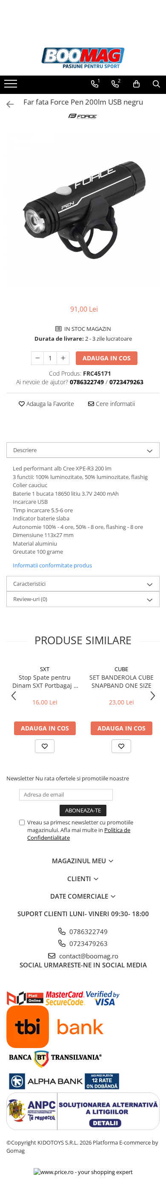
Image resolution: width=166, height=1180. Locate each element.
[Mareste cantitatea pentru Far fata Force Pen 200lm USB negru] (63, 358)
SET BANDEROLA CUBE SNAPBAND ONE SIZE (121, 681)
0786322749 (88, 931)
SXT (44, 669)
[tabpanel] (83, 209)
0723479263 (88, 943)
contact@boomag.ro (87, 956)
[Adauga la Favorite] (44, 746)
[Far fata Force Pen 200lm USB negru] (83, 209)
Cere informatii (114, 404)
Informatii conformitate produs (52, 565)
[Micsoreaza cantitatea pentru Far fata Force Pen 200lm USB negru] (37, 358)
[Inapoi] (6, 104)
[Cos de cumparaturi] (136, 84)
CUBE (121, 669)
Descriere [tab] (25, 450)
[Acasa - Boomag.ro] (83, 58)
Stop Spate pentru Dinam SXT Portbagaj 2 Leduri (44, 681)
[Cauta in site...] (156, 84)
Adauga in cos (107, 358)
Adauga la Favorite (49, 404)
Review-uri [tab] (30, 599)
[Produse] (11, 86)
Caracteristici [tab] (29, 583)
